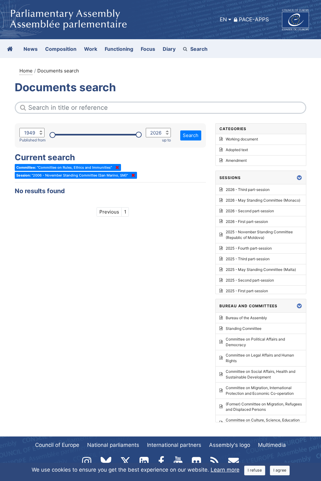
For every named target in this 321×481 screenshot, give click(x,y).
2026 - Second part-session (250, 211)
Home (26, 71)
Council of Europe (57, 445)
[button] (299, 177)
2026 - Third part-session (248, 189)
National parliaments (113, 445)
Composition (60, 49)
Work (90, 49)
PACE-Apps (254, 19)
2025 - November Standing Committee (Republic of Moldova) (259, 235)
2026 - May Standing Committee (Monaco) (263, 200)
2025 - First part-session (247, 290)
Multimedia (272, 445)
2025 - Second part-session (250, 280)
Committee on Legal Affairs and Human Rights (260, 358)
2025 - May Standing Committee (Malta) (261, 269)
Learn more (225, 470)
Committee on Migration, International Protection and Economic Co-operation (260, 390)
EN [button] (223, 19)
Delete (116, 167)
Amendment (236, 160)
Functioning (119, 49)
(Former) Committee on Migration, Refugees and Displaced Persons (264, 407)
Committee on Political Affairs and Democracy (255, 342)
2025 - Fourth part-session (249, 248)
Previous (109, 212)
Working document (242, 139)
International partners (174, 445)
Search (199, 49)
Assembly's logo (229, 445)
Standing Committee (243, 328)
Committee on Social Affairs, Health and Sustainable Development (260, 374)
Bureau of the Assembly (246, 317)
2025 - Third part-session (248, 258)
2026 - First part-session (247, 221)
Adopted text (237, 149)
